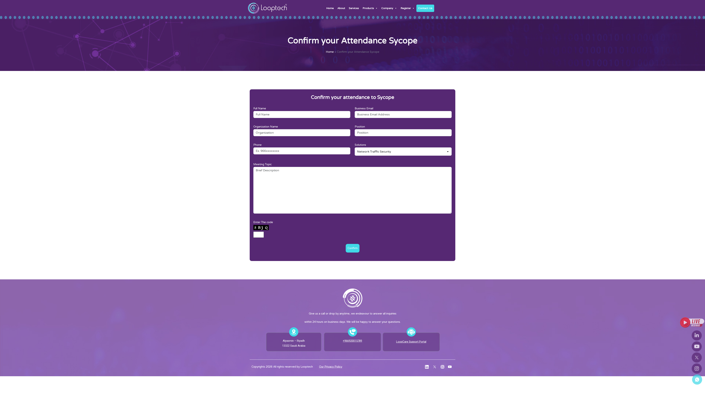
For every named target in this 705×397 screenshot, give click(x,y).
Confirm (353, 248)
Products (368, 8)
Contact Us (425, 8)
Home (330, 8)
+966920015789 (352, 340)
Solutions (360, 144)
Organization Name (265, 126)
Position (360, 126)
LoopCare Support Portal (411, 341)
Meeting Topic (262, 164)
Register (406, 8)
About (341, 8)
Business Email (364, 108)
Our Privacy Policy (330, 366)
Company (387, 8)
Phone (257, 144)
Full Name (259, 108)
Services (354, 8)
